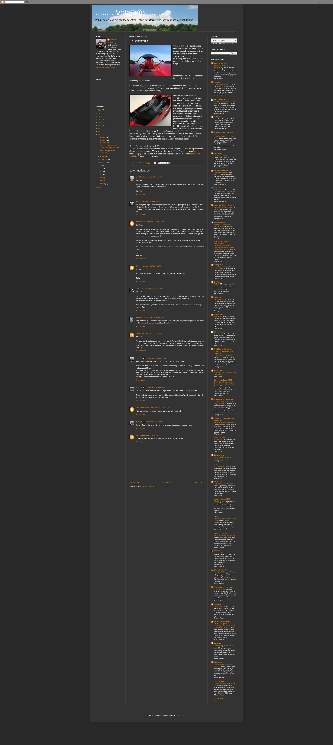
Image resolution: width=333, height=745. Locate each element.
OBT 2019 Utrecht (220, 299)
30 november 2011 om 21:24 (156, 358)
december (103, 137)
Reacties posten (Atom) (148, 486)
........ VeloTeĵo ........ (130, 12)
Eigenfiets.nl (218, 82)
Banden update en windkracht (223, 553)
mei (101, 172)
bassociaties (219, 698)
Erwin (138, 266)
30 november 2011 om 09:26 (151, 288)
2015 (100, 125)
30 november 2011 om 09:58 (154, 317)
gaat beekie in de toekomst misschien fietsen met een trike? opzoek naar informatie (224, 247)
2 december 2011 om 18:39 (155, 422)
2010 (100, 188)
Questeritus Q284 (220, 534)
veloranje (217, 643)
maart (102, 178)
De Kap (216, 284)
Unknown (139, 222)
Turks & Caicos (219, 190)
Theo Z (138, 288)
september (104, 159)
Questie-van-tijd (220, 63)
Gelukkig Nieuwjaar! (220, 172)
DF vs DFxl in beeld (220, 155)
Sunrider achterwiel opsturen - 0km (225, 683)
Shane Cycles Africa (221, 570)
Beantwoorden (141, 194)
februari (103, 181)
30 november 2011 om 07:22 (153, 222)
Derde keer (218, 334)
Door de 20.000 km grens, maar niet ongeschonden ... (110, 147)
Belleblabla (218, 662)
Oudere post (198, 483)
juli (101, 166)
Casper (138, 333)
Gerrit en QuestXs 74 (222, 438)
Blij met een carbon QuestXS (223, 207)
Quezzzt (217, 516)
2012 (100, 131)
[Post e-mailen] (154, 163)
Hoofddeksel (218, 316)
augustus (103, 162)
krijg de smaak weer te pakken (224, 645)
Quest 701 (218, 297)
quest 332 (217, 464)
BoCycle (217, 117)
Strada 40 (217, 604)
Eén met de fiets (219, 501)
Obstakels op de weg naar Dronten (225, 518)
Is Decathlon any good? (221, 84)
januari (102, 184)
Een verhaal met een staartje (223, 355)
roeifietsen (218, 153)
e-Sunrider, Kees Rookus (223, 587)
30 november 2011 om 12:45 (152, 333)
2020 (100, 110)
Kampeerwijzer (219, 222)
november (103, 140)
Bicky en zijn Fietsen (221, 100)
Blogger (181, 715)
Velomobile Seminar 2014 (223, 399)
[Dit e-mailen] (159, 163)
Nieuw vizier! (218, 606)
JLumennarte (219, 455)
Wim (137, 202)
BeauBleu (139, 317)
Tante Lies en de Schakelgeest (224, 422)
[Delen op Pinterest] (169, 163)
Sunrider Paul (219, 681)
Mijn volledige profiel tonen (105, 68)
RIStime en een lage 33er (222, 466)
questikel (139, 177)
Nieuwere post (135, 483)
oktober (102, 156)
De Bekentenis (105, 143)
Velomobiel (218, 482)
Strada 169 (218, 370)
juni (101, 169)
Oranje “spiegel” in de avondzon (107, 152)
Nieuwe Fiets (218, 439)
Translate (229, 44)
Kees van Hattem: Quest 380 (224, 205)
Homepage (167, 483)
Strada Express (220, 332)
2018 (100, 116)
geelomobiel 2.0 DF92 (222, 499)
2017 (100, 119)
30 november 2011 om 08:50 (151, 266)
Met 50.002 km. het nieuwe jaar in (225, 535)
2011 (100, 134)
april (101, 175)
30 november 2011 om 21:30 (156, 387)
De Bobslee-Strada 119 (222, 171)
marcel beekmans (142, 408)
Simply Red (218, 265)
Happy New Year (219, 589)
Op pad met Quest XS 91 (223, 380)
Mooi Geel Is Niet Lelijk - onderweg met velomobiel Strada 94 (223, 351)
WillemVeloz (218, 315)
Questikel (217, 551)
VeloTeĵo (139, 358)
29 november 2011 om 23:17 (150, 202)
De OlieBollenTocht (220, 484)
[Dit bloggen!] (161, 163)
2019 (100, 113)
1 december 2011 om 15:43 (159, 408)
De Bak (217, 282)
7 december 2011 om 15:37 (159, 435)
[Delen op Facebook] (166, 163)
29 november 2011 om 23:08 (153, 177)
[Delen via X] (164, 163)
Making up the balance (221, 572)
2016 (100, 122)
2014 (100, 128)
